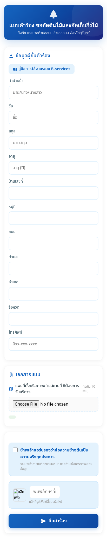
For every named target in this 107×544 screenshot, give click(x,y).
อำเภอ (13, 282)
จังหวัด (14, 307)
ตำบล (13, 257)
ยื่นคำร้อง (53, 520)
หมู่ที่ (12, 207)
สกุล (12, 131)
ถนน (12, 232)
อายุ (12, 157)
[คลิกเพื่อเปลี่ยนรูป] (19, 495)
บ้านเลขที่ (16, 182)
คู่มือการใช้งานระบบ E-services (41, 69)
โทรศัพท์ (15, 332)
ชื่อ (11, 106)
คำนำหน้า (16, 81)
